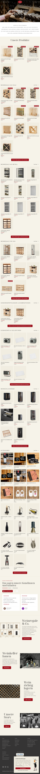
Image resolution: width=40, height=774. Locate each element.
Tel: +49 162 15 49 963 (31, 741)
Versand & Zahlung (5, 755)
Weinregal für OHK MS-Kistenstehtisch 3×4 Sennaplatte (18, 258)
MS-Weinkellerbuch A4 (31, 482)
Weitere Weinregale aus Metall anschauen (20, 236)
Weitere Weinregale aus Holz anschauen (20, 159)
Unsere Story (17, 741)
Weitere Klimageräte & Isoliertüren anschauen (20, 384)
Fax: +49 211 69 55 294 (31, 742)
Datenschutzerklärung (18, 765)
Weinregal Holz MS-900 (5, 118)
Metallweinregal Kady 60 (32, 179)
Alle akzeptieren (23, 768)
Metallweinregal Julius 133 (32, 197)
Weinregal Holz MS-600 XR (19, 100)
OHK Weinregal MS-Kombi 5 (6, 293)
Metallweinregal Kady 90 (5, 197)
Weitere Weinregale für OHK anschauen (20, 298)
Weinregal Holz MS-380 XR (19, 59)
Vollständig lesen (6, 604)
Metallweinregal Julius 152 (6, 214)
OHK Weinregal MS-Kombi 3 (19, 293)
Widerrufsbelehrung (5, 759)
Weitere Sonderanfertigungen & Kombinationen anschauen (20, 325)
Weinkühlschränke (5, 744)
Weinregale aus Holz (5, 740)
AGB (3, 756)
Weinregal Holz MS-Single (19, 118)
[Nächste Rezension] (17, 591)
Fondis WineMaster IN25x (32, 345)
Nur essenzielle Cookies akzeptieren (23, 770)
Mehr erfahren (28, 699)
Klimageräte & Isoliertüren (6, 745)
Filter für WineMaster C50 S (19, 379)
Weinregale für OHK (5, 742)
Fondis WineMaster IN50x (19, 362)
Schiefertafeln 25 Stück (31, 466)
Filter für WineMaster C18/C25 (20, 345)
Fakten (16, 745)
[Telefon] (8, 2)
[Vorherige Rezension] (14, 591)
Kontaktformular (30, 746)
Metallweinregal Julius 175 (19, 214)
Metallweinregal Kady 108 (19, 197)
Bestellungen (17, 744)
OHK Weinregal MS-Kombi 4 (19, 275)
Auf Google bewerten (8, 591)
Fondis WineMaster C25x (5, 345)
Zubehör (3, 748)
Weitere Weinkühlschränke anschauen (20, 446)
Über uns (7, 726)
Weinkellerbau (7, 667)
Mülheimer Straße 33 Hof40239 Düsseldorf (31, 745)
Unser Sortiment (27, 638)
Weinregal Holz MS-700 (18, 135)
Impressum (4, 753)
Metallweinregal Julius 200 (32, 214)
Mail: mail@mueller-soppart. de (32, 740)
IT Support (16, 742)
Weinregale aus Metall (5, 741)
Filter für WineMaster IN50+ (32, 362)
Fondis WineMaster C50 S (6, 379)
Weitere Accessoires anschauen (20, 572)
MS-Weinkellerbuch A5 (5, 499)
